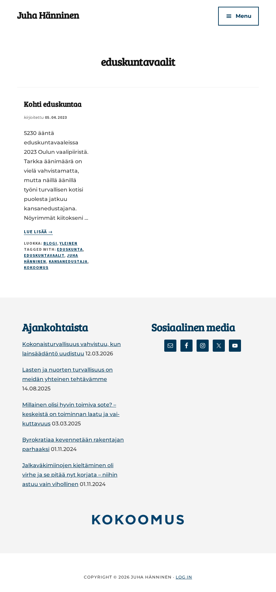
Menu (243, 16)
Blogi (50, 243)
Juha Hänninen (48, 14)
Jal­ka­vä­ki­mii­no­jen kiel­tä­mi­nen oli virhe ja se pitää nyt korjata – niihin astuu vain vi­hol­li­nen (69, 474)
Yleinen (68, 243)
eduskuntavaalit (44, 255)
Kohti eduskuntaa (52, 104)
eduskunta (70, 249)
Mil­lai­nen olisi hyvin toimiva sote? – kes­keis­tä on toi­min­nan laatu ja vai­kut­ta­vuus (70, 414)
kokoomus (36, 267)
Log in (184, 577)
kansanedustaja (68, 261)
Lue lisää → (38, 232)
